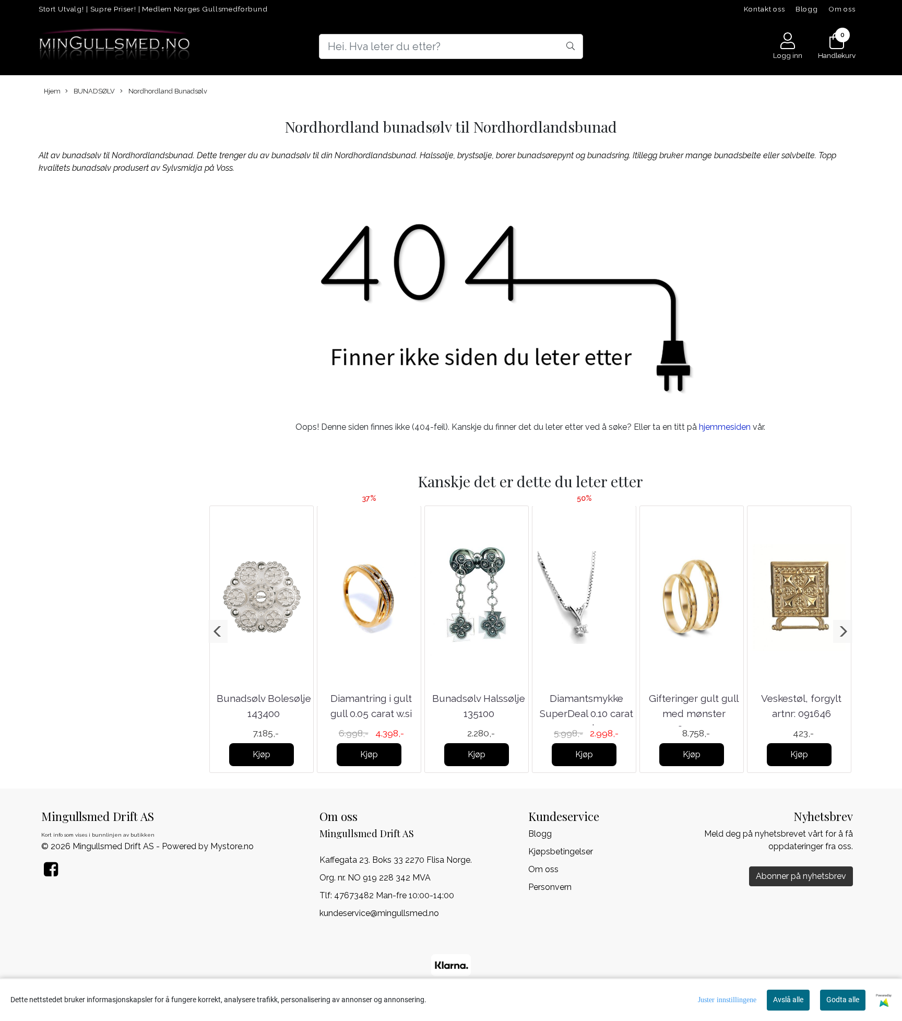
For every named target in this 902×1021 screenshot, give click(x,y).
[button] (218, 631)
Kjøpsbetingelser (560, 851)
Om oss (842, 9)
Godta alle (842, 999)
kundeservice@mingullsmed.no (379, 913)
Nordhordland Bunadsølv (167, 91)
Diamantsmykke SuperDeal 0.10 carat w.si (586, 713)
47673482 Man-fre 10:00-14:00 (394, 895)
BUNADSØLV (93, 91)
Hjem (52, 91)
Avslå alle (788, 999)
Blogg (807, 9)
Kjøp (261, 754)
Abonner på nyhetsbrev (801, 876)
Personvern (550, 887)
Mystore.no (232, 846)
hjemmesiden (725, 427)
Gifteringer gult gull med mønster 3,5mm (694, 713)
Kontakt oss (764, 9)
